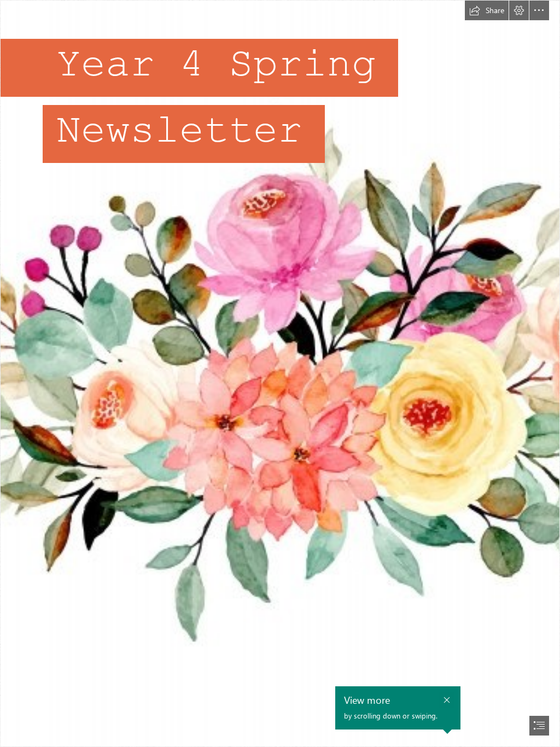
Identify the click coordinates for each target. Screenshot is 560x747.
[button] (487, 10)
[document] (280, 373)
